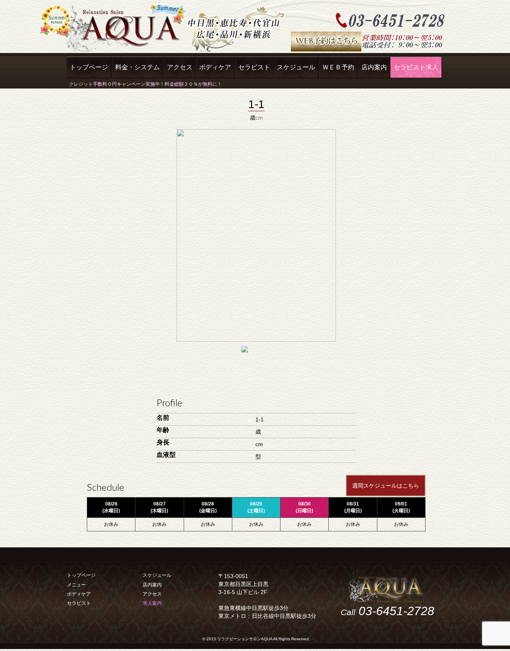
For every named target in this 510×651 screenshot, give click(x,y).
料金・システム (137, 67)
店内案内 (374, 67)
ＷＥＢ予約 (338, 67)
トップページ (89, 67)
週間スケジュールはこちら (385, 485)
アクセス (179, 67)
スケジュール (296, 67)
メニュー (76, 585)
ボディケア (215, 67)
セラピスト (254, 67)
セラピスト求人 (416, 67)
